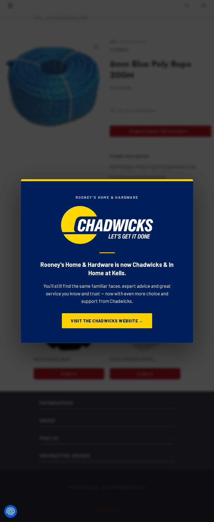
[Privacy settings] (10, 511)
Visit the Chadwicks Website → (107, 320)
